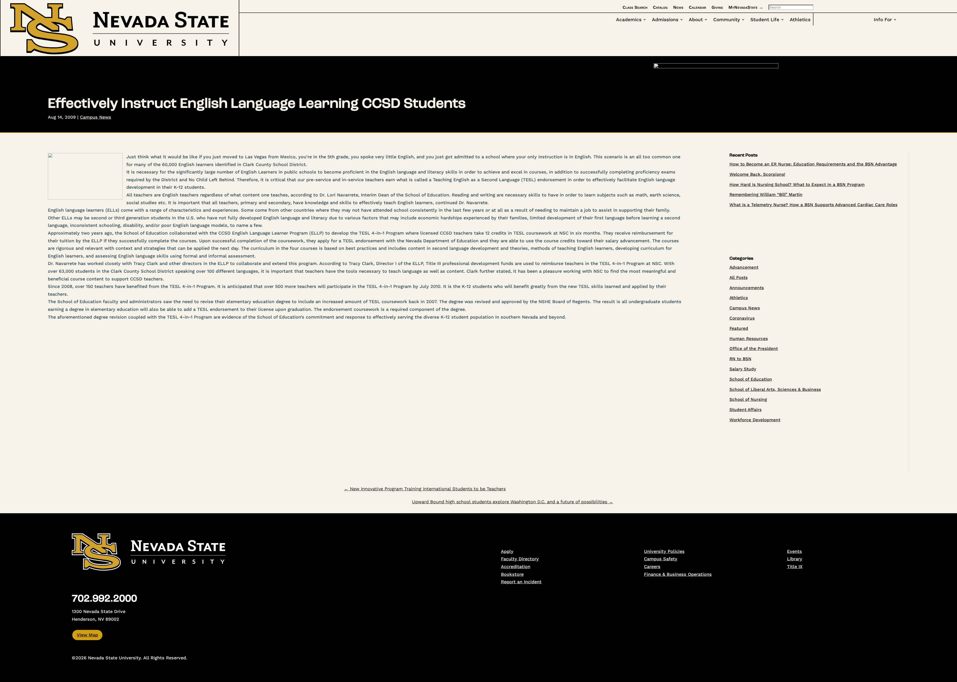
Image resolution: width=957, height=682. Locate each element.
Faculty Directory (520, 558)
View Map (87, 634)
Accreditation (515, 566)
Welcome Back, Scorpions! (757, 174)
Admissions (665, 19)
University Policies (664, 551)
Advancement (743, 267)
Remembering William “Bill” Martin (765, 194)
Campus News (95, 117)
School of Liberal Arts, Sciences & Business (775, 389)
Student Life (764, 19)
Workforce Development (754, 419)
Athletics (800, 19)
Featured (738, 328)
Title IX (794, 566)
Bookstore (512, 574)
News (678, 7)
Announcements (746, 287)
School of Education (750, 379)
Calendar (697, 7)
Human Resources (748, 338)
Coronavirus (742, 318)
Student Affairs (745, 409)
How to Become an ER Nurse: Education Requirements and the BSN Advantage (813, 164)
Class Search (635, 7)
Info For (883, 19)
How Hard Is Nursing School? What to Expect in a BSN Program (797, 184)
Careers (652, 566)
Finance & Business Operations (678, 574)
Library (794, 558)
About (696, 19)
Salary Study (742, 368)
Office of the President (753, 348)
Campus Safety (660, 558)
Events (794, 551)
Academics (628, 19)
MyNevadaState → (745, 7)
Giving (717, 7)
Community (726, 19)
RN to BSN (740, 358)
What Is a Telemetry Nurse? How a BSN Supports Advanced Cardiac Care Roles (813, 204)
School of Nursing (748, 399)
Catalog (660, 7)
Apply (507, 551)
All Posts (738, 277)
